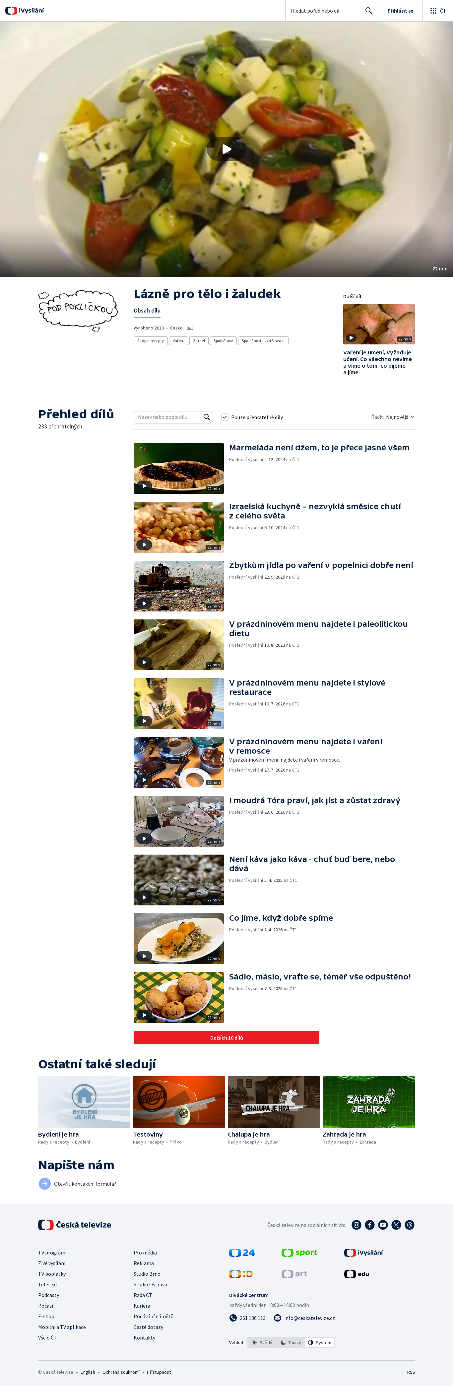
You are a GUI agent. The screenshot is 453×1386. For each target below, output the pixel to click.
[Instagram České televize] (356, 1225)
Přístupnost (159, 1372)
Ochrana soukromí (121, 1372)
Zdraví (199, 340)
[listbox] (291, 1342)
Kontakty (144, 1337)
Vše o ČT (47, 1337)
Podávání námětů (153, 1316)
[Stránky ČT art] (294, 1276)
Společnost (223, 340)
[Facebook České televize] (369, 1225)
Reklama (144, 1263)
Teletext (48, 1284)
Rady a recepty (150, 340)
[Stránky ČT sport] (299, 1254)
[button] (226, 149)
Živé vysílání (51, 1263)
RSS (411, 1372)
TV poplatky (52, 1273)
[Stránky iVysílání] (363, 1254)
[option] (262, 1342)
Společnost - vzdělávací (263, 340)
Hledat (368, 10)
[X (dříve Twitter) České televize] (396, 1225)
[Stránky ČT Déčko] (241, 1276)
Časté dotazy (148, 1327)
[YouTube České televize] (383, 1225)
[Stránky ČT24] (242, 1254)
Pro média (145, 1252)
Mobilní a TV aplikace (62, 1327)
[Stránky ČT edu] (356, 1276)
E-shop (46, 1316)
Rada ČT (143, 1295)
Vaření (178, 340)
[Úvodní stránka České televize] (75, 1225)
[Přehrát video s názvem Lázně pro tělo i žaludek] (226, 149)
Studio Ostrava (150, 1284)
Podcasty (48, 1295)
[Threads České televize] (409, 1225)
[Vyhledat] (207, 417)
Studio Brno (147, 1273)
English (88, 1372)
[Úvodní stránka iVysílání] (30, 11)
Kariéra (142, 1305)
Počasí (45, 1305)
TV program (51, 1252)
